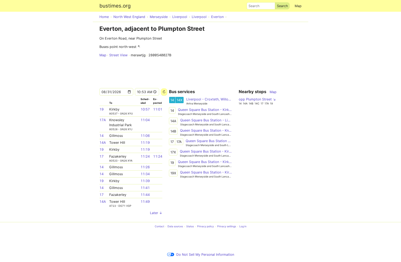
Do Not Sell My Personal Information (205, 254)
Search (252, 5)
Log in (242, 226)
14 (101, 136)
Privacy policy (205, 226)
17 (101, 156)
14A (102, 142)
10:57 (145, 109)
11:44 (145, 195)
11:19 (145, 142)
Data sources (175, 226)
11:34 (145, 174)
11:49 (145, 201)
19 (101, 109)
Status (190, 226)
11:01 (157, 109)
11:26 (145, 167)
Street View (118, 55)
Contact (159, 226)
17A (102, 120)
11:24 (145, 156)
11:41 (145, 188)
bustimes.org (115, 6)
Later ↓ (156, 213)
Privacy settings (226, 226)
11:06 (145, 136)
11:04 (145, 120)
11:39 (145, 181)
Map (298, 6)
